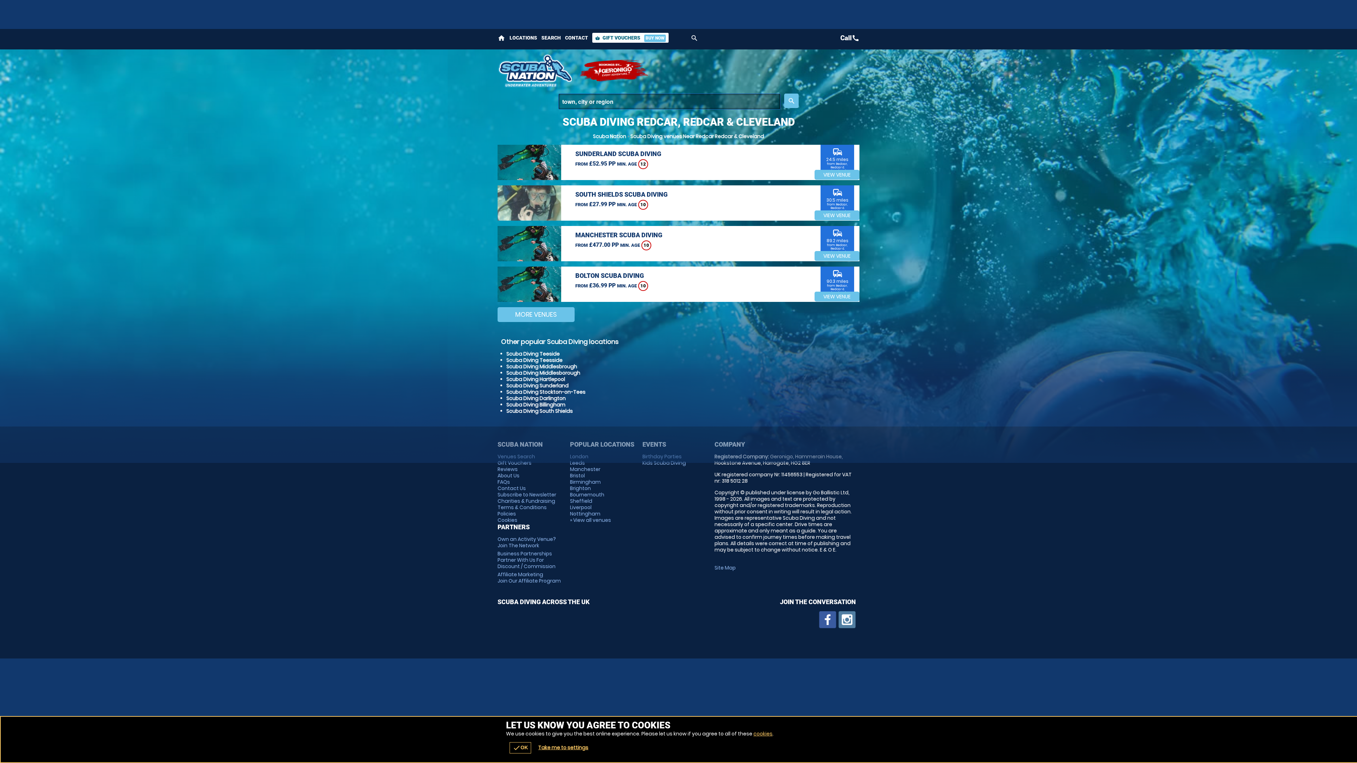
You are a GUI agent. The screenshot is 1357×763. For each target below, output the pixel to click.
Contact (576, 38)
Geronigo (614, 70)
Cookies (507, 520)
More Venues (536, 314)
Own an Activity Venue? (527, 542)
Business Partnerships (527, 560)
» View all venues (590, 520)
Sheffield (581, 501)
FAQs (504, 481)
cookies (763, 733)
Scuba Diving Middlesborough (543, 372)
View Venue (837, 174)
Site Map (725, 567)
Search (551, 38)
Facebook (827, 619)
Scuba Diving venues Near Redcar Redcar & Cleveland (697, 136)
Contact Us (512, 488)
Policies (507, 513)
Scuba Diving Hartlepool (535, 379)
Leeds (577, 462)
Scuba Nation (609, 136)
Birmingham (585, 481)
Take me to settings (563, 747)
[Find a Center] (669, 101)
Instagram (847, 619)
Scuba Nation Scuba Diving (535, 70)
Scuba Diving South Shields (539, 411)
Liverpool (581, 507)
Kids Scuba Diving (664, 462)
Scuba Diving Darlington (536, 398)
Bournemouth (587, 494)
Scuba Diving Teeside (533, 353)
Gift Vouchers (629, 38)
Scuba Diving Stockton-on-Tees (546, 391)
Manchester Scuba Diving (618, 235)
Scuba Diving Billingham (535, 404)
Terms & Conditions (522, 507)
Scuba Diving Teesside (534, 360)
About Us (508, 475)
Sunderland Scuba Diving (618, 153)
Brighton (580, 488)
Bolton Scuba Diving (609, 275)
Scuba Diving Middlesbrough (541, 366)
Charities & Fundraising (526, 501)
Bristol (577, 475)
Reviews (508, 469)
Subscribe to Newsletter (527, 494)
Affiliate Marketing (529, 577)
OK (520, 748)
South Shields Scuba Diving (621, 194)
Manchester (585, 469)
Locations (523, 38)
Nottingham (585, 513)
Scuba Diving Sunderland (537, 385)
